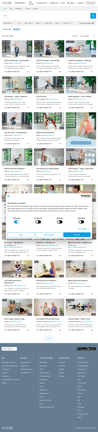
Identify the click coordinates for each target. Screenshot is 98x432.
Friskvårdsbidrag (82, 366)
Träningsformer (26, 372)
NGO (78, 397)
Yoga (10, 8)
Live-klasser (31, 3)
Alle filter (8, 23)
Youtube (61, 369)
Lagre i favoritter (13, 71)
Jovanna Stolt (17, 63)
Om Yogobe (81, 376)
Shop (79, 379)
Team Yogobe (82, 383)
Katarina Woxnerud (51, 245)
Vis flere (49, 338)
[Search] (93, 16)
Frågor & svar (81, 372)
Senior (42, 403)
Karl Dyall (48, 171)
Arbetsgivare (81, 390)
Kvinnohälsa (43, 379)
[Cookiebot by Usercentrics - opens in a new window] (82, 196)
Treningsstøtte (41, 3)
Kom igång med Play (8, 362)
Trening (27, 8)
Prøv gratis (90, 3)
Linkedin (61, 372)
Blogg (79, 386)
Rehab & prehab (45, 372)
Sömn (41, 369)
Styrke (16, 29)
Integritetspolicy (82, 414)
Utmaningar (5, 376)
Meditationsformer (27, 369)
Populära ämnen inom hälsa (10, 379)
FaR (78, 400)
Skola (79, 403)
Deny (21, 235)
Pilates (42, 397)
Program (4, 372)
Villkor (79, 417)
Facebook (61, 362)
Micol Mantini (49, 135)
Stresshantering (45, 376)
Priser (63, 3)
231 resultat (8, 36)
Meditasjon (18, 8)
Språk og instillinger (85, 23)
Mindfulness (43, 390)
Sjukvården (81, 407)
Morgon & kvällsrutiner (47, 407)
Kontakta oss (81, 369)
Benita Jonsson (56, 321)
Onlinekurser (53, 3)
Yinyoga (42, 383)
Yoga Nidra (43, 366)
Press (79, 410)
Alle (5, 8)
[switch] (38, 221)
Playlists (4, 383)
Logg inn (80, 3)
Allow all (77, 235)
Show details (82, 229)
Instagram (61, 366)
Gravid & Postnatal (46, 400)
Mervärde (70, 3)
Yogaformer (24, 366)
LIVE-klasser (6, 369)
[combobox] (87, 36)
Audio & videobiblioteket (10, 366)
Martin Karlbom (81, 63)
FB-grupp (61, 376)
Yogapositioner (26, 362)
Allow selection (49, 235)
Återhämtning (44, 393)
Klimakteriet (44, 362)
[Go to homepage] (6, 3)
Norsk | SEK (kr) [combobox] (8, 349)
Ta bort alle (6, 29)
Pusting (35, 8)
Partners (80, 393)
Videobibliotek (20, 3)
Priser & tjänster (82, 362)
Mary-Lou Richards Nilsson (13, 247)
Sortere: (75, 36)
